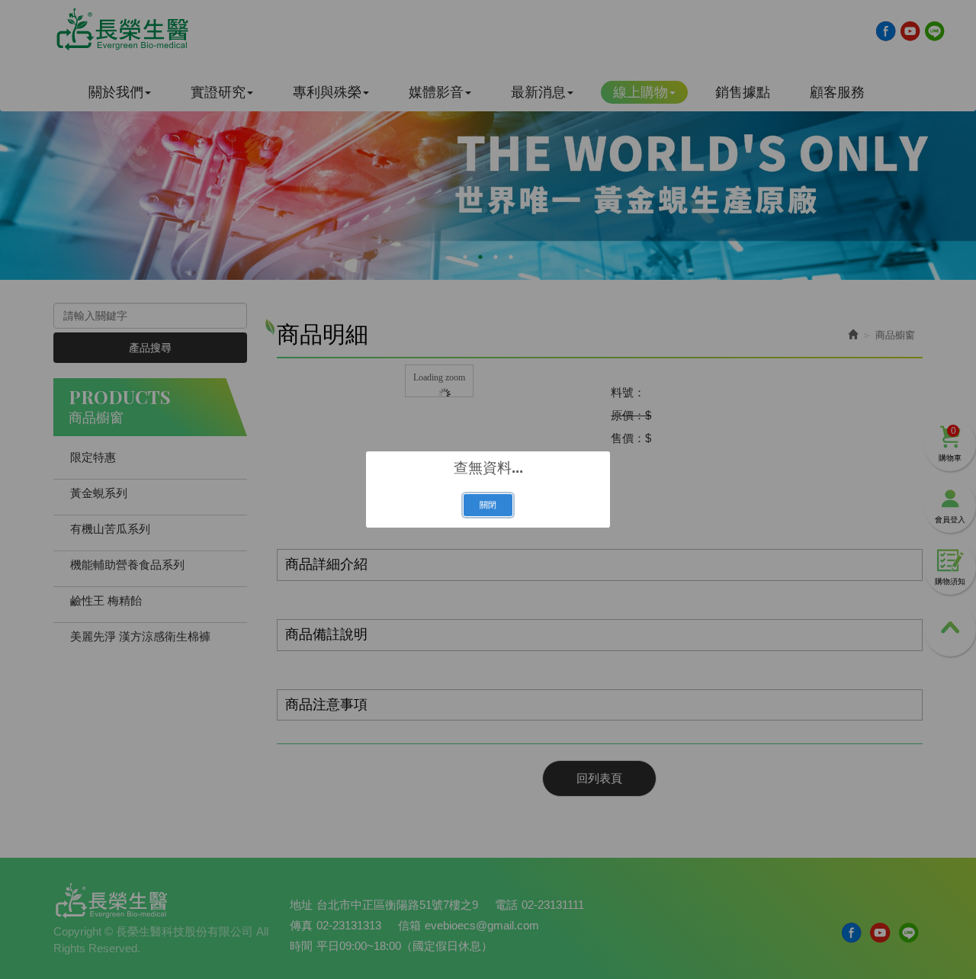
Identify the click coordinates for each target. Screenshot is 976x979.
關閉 (488, 504)
